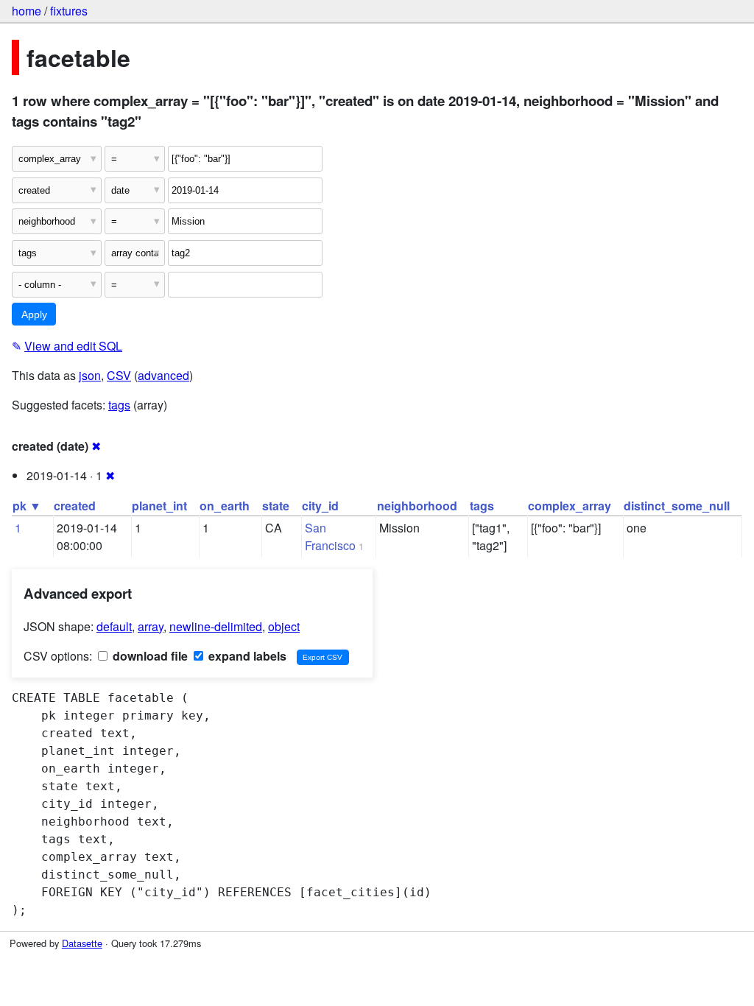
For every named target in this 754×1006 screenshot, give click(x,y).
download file (149, 655)
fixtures (69, 10)
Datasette (82, 943)
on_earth (225, 505)
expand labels (245, 655)
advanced (163, 375)
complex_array (569, 505)
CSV (119, 375)
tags (119, 404)
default (114, 626)
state (275, 505)
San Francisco (330, 536)
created (75, 505)
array (150, 626)
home (26, 10)
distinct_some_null (677, 505)
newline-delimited (215, 626)
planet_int (159, 505)
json (90, 375)
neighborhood (417, 505)
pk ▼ (27, 505)
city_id (320, 505)
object (284, 626)
